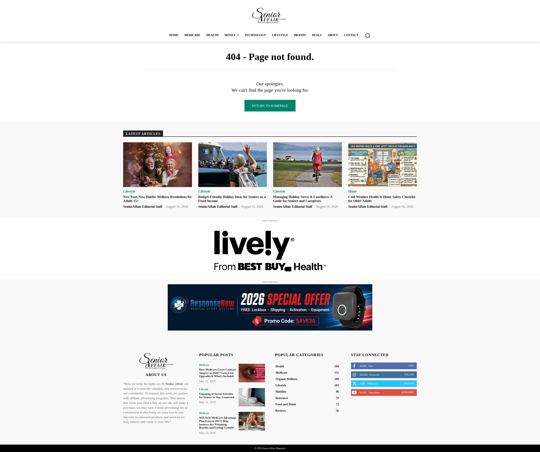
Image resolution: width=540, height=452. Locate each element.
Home (352, 191)
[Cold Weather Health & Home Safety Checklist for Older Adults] (382, 164)
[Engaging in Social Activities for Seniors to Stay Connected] (252, 397)
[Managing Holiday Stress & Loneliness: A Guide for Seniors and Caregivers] (307, 164)
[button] (367, 35)
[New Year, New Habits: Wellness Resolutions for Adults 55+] (157, 164)
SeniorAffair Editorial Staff (142, 206)
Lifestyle (129, 191)
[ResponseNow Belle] (270, 307)
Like (411, 365)
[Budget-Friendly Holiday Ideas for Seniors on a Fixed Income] (232, 164)
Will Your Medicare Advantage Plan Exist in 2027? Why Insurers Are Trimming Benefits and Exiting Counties (217, 422)
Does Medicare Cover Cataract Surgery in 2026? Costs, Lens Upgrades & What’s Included (217, 373)
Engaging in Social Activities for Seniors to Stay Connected (216, 395)
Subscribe (407, 392)
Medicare (204, 365)
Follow (409, 374)
